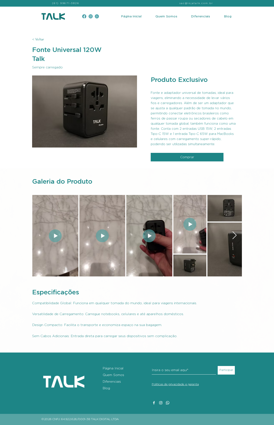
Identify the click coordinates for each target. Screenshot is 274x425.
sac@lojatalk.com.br (196, 3)
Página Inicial (113, 368)
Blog (106, 388)
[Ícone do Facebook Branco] (154, 403)
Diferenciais (112, 381)
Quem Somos (113, 375)
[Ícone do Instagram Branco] (161, 403)
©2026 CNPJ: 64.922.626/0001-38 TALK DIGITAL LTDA (80, 419)
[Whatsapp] (167, 403)
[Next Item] (234, 235)
